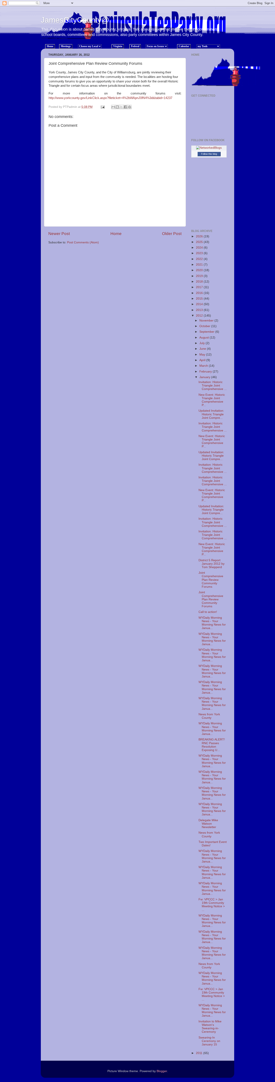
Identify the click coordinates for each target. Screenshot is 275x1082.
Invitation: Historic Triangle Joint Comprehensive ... (213, 385)
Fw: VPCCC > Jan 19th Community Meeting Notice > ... (212, 905)
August (204, 337)
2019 (200, 276)
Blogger (162, 1071)
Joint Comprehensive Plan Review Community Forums (211, 579)
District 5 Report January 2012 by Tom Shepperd (212, 564)
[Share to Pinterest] (129, 107)
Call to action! (208, 612)
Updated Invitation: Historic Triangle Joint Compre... (211, 414)
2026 (200, 236)
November (206, 320)
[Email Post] (102, 106)
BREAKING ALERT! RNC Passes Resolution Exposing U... (212, 745)
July (202, 343)
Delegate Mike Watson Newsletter (208, 824)
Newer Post (59, 233)
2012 (200, 315)
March (204, 365)
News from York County (209, 716)
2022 (200, 259)
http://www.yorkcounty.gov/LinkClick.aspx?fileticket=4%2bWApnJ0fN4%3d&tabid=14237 (110, 98)
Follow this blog (209, 154)
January (205, 377)
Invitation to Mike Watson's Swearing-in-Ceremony (210, 1027)
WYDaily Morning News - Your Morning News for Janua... (212, 623)
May (202, 354)
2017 (200, 287)
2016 (200, 293)
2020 (200, 270)
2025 (200, 242)
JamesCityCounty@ (75, 19)
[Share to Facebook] (125, 107)
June (203, 348)
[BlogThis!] (117, 107)
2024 (200, 247)
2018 (200, 281)
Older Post (172, 233)
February (206, 371)
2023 (200, 253)
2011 (199, 1053)
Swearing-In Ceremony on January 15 (209, 1041)
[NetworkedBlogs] (209, 147)
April (202, 360)
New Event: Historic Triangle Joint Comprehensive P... (212, 400)
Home (116, 233)
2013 (200, 310)
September (207, 331)
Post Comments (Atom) (83, 242)
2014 (200, 304)
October (205, 326)
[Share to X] (121, 107)
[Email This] (113, 107)
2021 (200, 264)
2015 (200, 298)
